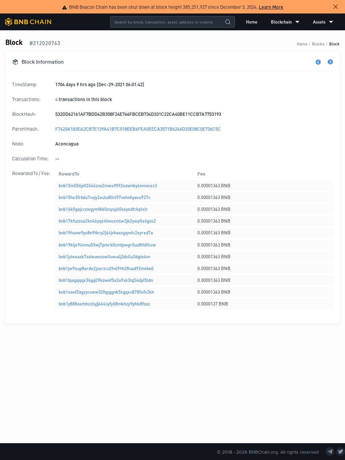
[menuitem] (251, 21)
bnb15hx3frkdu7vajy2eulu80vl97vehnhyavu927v (104, 197)
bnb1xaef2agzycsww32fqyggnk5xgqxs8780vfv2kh (106, 292)
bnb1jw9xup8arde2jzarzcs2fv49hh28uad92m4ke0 (106, 268)
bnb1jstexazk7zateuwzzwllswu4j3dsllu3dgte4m (104, 256)
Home (251, 22)
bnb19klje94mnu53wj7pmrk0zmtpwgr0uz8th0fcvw (107, 244)
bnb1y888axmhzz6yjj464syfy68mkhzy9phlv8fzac (104, 303)
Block (334, 43)
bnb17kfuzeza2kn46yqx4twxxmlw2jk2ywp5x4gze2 (107, 221)
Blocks (318, 43)
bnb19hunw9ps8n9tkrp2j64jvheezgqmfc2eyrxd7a (106, 232)
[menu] (289, 21)
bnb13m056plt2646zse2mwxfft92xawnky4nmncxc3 (108, 185)
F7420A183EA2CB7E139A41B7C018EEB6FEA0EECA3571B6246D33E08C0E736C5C (138, 128)
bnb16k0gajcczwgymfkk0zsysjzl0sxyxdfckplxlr (103, 209)
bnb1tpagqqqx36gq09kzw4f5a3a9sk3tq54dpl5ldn (106, 280)
